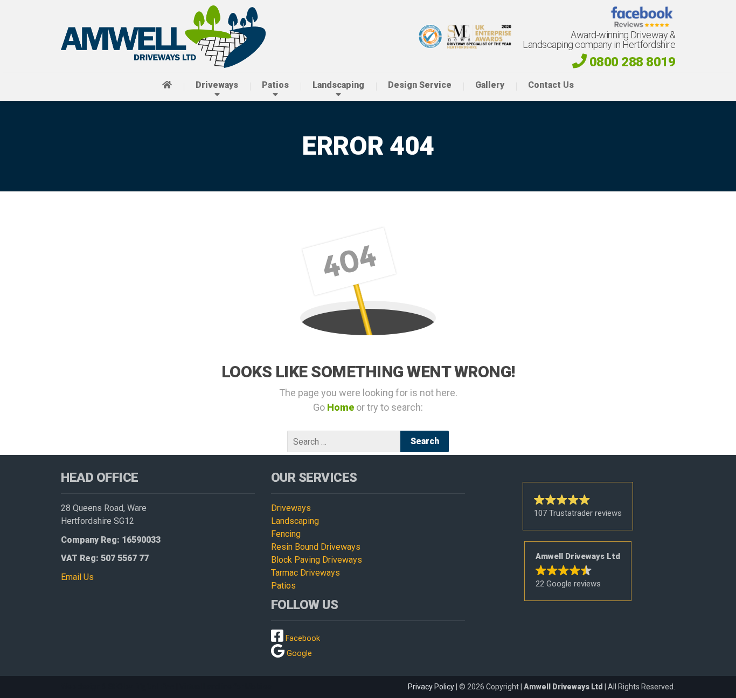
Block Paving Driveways (316, 560)
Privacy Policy (431, 686)
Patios (275, 85)
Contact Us (551, 85)
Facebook (301, 638)
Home (341, 407)
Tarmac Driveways (305, 573)
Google (298, 653)
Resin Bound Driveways (315, 547)
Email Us (77, 577)
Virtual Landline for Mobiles (225, 686)
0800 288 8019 (632, 62)
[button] (578, 506)
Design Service (420, 85)
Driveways (217, 85)
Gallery (489, 85)
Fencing (286, 534)
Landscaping (338, 85)
